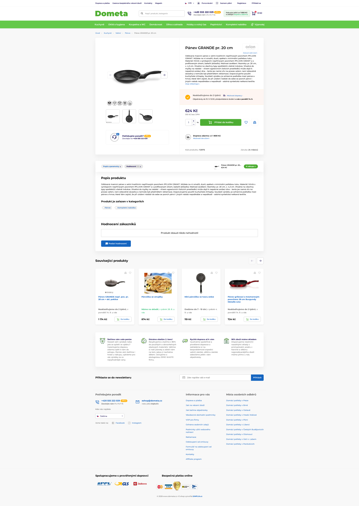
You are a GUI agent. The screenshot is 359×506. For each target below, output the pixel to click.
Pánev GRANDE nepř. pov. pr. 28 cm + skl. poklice (113, 298)
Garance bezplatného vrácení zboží (126, 3)
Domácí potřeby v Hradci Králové (241, 415)
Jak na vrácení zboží (195, 405)
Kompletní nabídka (127, 208)
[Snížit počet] (193, 124)
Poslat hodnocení (117, 243)
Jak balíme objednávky (197, 410)
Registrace (241, 3)
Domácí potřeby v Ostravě (238, 410)
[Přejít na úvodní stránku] (111, 13)
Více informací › (192, 84)
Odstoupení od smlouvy (197, 442)
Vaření (118, 33)
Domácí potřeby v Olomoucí (239, 434)
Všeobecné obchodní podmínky (200, 415)
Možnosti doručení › (201, 138)
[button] (164, 75)
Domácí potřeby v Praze (237, 400)
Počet (188, 122)
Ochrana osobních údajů (197, 424)
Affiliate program (194, 459)
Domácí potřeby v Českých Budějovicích (245, 429)
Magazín (158, 3)
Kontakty (148, 3)
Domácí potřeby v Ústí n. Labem (241, 439)
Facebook (120, 423)
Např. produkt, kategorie (156, 13)
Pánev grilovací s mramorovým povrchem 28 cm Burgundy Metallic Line (243, 299)
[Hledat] (142, 13)
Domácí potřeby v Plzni (237, 420)
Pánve (127, 33)
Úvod (97, 33)
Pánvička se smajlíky (152, 297)
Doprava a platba (102, 3)
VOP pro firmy (192, 420)
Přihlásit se (256, 3)
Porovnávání (207, 3)
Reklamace (191, 437)
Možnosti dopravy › (235, 95)
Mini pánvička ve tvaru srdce (199, 297)
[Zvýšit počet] (193, 121)
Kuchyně (107, 33)
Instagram (136, 423)
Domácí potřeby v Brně (237, 405)
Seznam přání (226, 3)
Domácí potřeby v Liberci (238, 424)
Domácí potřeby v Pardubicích (240, 444)
